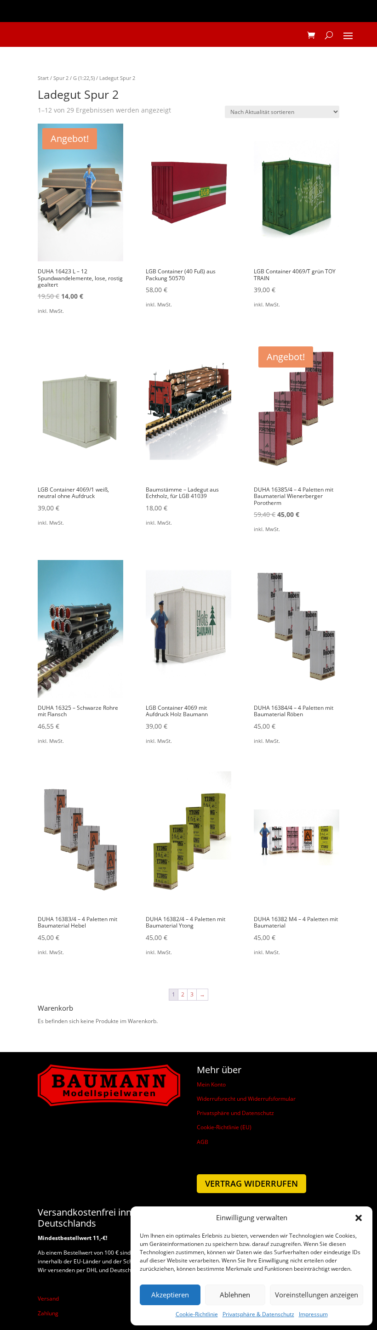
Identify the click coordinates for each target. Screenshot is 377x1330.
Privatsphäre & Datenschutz (258, 1314)
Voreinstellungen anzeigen (316, 1294)
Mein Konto (211, 1084)
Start (43, 77)
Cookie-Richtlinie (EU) (224, 1127)
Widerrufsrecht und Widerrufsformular (246, 1099)
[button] (358, 1217)
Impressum (313, 1314)
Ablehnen (235, 1294)
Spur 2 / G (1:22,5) (74, 77)
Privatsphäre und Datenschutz (235, 1113)
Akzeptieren (170, 1294)
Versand (48, 1298)
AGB (202, 1142)
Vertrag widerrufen (251, 1183)
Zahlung (48, 1313)
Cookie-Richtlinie (197, 1314)
